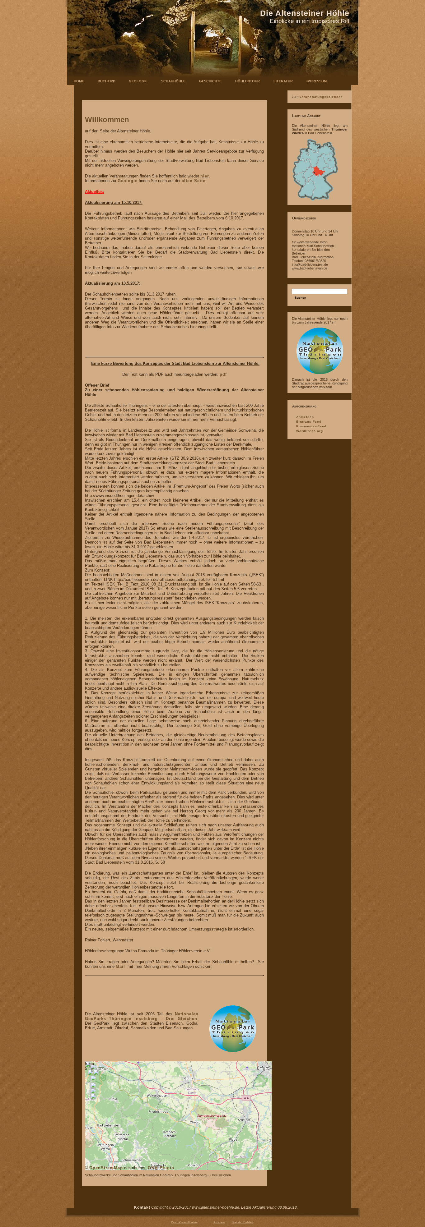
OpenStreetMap (106, 1167)
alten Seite (193, 180)
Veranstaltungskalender (320, 97)
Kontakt (142, 1207)
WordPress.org (309, 431)
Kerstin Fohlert (242, 1222)
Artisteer (219, 1222)
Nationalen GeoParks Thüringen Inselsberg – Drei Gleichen (141, 1016)
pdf (223, 374)
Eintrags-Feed (308, 421)
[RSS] (72, 1210)
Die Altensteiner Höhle (304, 13)
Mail (120, 966)
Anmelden (305, 417)
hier (204, 176)
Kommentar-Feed (311, 426)
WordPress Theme (184, 1222)
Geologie (128, 180)
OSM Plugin (161, 1167)
